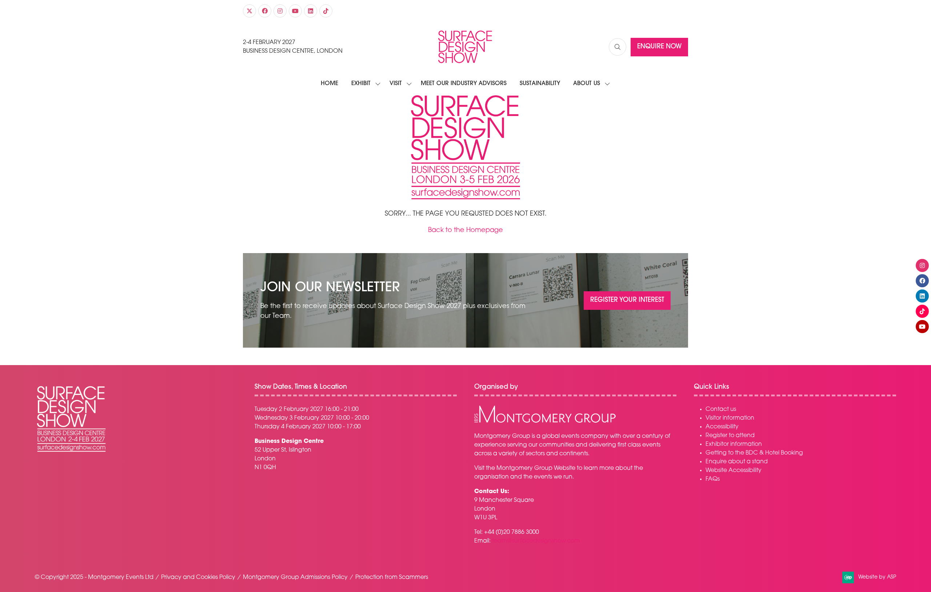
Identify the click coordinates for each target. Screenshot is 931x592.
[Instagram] (280, 10)
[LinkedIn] (310, 10)
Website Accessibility (734, 470)
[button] (617, 47)
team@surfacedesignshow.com (536, 541)
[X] (249, 10)
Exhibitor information (734, 444)
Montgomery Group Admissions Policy (295, 577)
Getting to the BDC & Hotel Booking (754, 453)
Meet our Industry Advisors (464, 84)
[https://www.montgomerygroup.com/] (545, 422)
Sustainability (540, 84)
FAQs (713, 479)
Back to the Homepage (465, 230)
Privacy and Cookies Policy (198, 577)
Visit (395, 84)
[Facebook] (264, 10)
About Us (586, 84)
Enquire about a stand (737, 462)
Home (329, 84)
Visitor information (730, 418)
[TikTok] (325, 10)
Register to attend (730, 436)
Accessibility (722, 427)
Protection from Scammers (391, 577)
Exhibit (361, 84)
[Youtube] (295, 10)
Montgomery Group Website (535, 468)
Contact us (721, 409)
